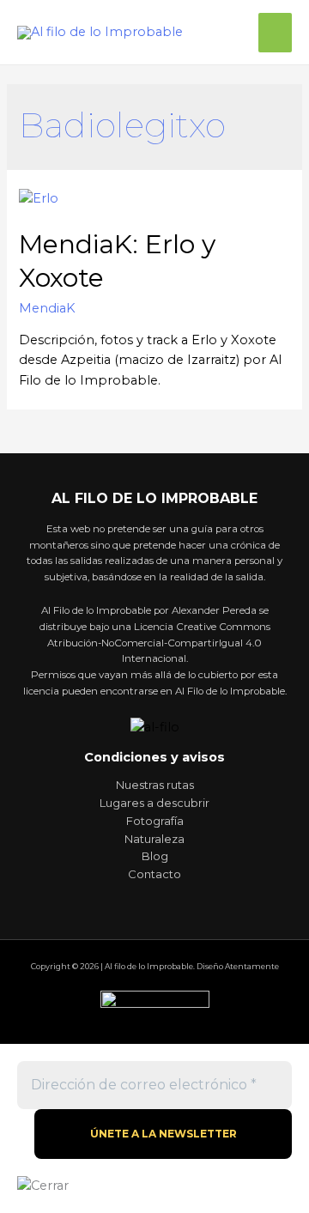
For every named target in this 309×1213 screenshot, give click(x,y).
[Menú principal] (275, 32)
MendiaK (47, 308)
